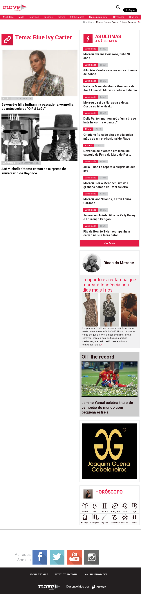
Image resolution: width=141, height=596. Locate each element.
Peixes (134, 523)
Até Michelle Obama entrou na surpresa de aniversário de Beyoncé (33, 171)
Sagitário (104, 523)
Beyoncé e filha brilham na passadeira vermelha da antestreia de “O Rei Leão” (37, 106)
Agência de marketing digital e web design (99, 587)
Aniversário (9, 163)
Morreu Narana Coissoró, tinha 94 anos (109, 22)
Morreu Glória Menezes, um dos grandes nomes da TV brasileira (105, 185)
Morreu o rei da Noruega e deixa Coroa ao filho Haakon (106, 104)
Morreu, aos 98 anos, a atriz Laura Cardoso (107, 201)
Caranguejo (115, 511)
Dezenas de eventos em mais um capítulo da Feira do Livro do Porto (107, 153)
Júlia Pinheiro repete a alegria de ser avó (109, 169)
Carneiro (84, 511)
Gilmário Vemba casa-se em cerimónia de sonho (110, 72)
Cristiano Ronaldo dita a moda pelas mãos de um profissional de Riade (108, 136)
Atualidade (8, 17)
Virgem (134, 511)
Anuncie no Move (96, 574)
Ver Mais (109, 243)
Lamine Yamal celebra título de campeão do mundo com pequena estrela (107, 407)
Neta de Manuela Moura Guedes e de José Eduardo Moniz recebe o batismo (110, 88)
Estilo (6, 98)
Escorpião (94, 523)
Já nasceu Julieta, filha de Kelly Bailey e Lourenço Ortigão (109, 217)
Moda (21, 17)
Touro (94, 511)
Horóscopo (118, 17)
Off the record (77, 17)
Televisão (34, 17)
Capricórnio (115, 523)
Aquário (124, 523)
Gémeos (104, 511)
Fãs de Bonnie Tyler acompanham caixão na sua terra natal (106, 233)
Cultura (61, 17)
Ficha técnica (39, 574)
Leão (124, 511)
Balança (84, 523)
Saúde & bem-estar (98, 17)
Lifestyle (48, 17)
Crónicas (133, 17)
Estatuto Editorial (67, 574)
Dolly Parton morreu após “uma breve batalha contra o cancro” (109, 120)
